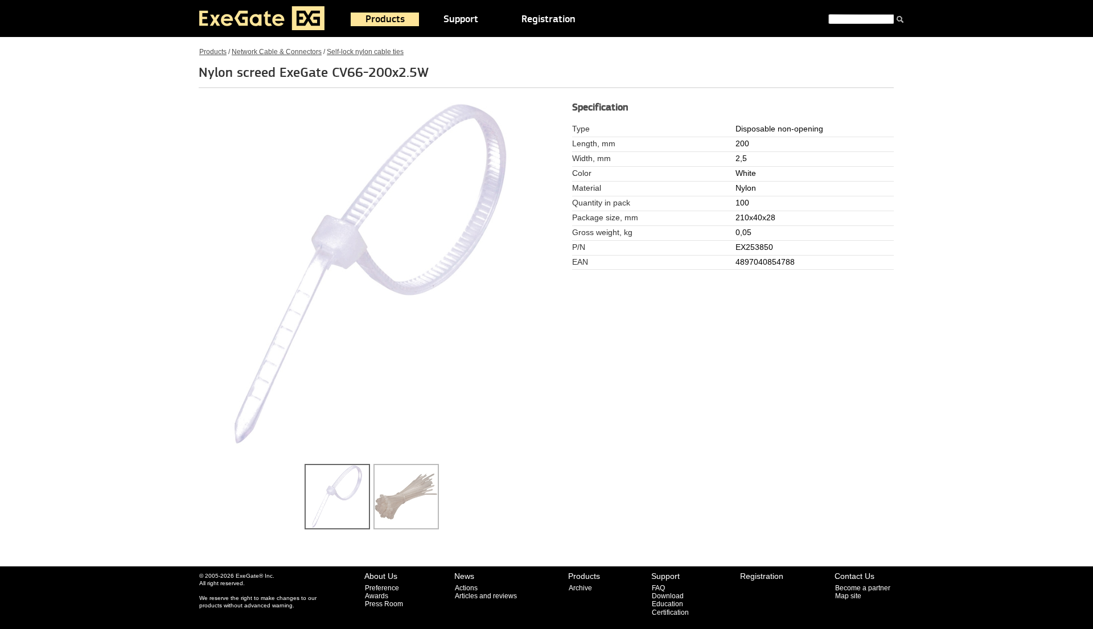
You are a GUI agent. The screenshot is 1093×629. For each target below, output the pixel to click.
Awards (376, 596)
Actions (466, 588)
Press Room (384, 604)
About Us (380, 576)
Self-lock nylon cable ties (365, 52)
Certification (670, 612)
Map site (848, 596)
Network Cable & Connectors (277, 52)
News (464, 576)
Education (667, 604)
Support (460, 19)
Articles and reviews (486, 596)
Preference (382, 588)
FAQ (658, 588)
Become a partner (862, 588)
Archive (580, 588)
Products (385, 19)
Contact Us (854, 576)
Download (668, 596)
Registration (548, 19)
